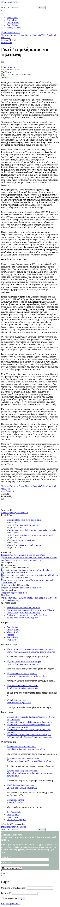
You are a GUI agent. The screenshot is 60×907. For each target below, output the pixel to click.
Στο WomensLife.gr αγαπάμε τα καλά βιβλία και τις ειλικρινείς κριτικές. (29, 844)
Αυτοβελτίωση (7, 491)
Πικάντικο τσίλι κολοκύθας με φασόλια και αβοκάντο (25, 575)
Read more (48, 570)
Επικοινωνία (12, 817)
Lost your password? (10, 903)
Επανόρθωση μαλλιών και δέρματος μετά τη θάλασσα (31, 610)
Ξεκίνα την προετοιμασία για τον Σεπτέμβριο (27, 615)
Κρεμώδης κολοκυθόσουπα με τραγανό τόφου (22, 570)
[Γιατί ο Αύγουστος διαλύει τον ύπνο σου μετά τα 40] (33, 530)
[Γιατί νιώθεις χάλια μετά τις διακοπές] (33, 520)
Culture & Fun (13, 630)
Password (6, 893)
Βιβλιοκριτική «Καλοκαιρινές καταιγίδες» (28, 725)
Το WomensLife (14, 812)
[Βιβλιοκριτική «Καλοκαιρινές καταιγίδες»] (22, 724)
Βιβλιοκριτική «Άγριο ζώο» (19, 702)
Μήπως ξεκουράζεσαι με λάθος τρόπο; (24, 545)
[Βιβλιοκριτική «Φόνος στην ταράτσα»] (21, 717)
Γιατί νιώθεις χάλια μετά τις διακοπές (23, 525)
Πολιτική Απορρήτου (16, 819)
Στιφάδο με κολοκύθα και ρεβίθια (16, 587)
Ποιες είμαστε (13, 814)
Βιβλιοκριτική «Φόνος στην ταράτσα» (23, 607)
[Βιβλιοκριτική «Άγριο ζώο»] (17, 722)
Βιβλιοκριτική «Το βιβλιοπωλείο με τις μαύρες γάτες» (31, 737)
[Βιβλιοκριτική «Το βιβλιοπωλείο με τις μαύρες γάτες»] (29, 734)
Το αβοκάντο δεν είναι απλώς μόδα (22, 617)
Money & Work (14, 632)
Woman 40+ (6, 42)
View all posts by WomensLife (14, 512)
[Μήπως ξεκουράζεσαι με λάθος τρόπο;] (33, 540)
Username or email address (14, 888)
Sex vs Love (12, 637)
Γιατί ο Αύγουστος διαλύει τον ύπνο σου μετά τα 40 (30, 535)
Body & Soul (12, 627)
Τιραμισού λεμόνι (9, 593)
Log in (21, 898)
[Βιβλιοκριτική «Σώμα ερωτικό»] (19, 729)
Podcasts (10, 635)
